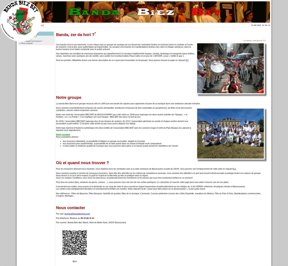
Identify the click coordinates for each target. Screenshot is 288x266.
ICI (187, 60)
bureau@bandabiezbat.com (77, 214)
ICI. (234, 169)
